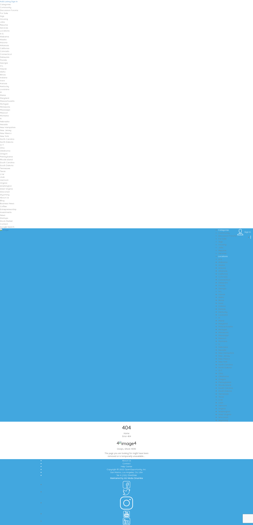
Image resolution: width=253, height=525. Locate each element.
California (4, 48)
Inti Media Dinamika (133, 478)
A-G (2, 33)
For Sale (4, 13)
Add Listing (5, 1)
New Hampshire (7, 127)
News (2, 215)
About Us (4, 197)
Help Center (126, 466)
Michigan (4, 104)
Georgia (4, 63)
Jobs (2, 22)
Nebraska (4, 121)
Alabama (4, 36)
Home (126, 433)
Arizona (3, 42)
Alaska (3, 39)
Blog (2, 200)
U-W (2, 174)
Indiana (3, 77)
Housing (4, 19)
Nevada (4, 124)
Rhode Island (6, 159)
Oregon (3, 153)
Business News (7, 203)
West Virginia (6, 188)
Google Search (7, 227)
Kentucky (4, 86)
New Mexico (6, 133)
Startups (4, 218)
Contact (4, 224)
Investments (6, 212)
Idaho (3, 71)
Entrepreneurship (8, 209)
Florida (3, 60)
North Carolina (7, 139)
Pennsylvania (6, 156)
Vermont (4, 180)
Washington (6, 186)
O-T (2, 145)
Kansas (3, 83)
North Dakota (6, 142)
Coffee (3, 206)
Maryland (4, 98)
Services (4, 27)
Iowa (2, 80)
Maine (3, 95)
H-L (1, 66)
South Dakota (6, 165)
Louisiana (4, 89)
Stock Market (6, 221)
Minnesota (5, 107)
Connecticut (6, 54)
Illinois (3, 74)
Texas (3, 171)
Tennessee (5, 168)
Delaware (4, 57)
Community (5, 7)
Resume (4, 25)
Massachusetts (7, 101)
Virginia (3, 183)
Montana (4, 115)
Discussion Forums (9, 10)
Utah (2, 177)
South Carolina (7, 162)
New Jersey (5, 130)
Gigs (2, 16)
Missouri (4, 112)
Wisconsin (5, 191)
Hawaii (3, 68)
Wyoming (4, 194)
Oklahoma (5, 150)
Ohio (2, 148)
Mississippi (5, 109)
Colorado (4, 51)
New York (4, 136)
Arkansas (4, 45)
